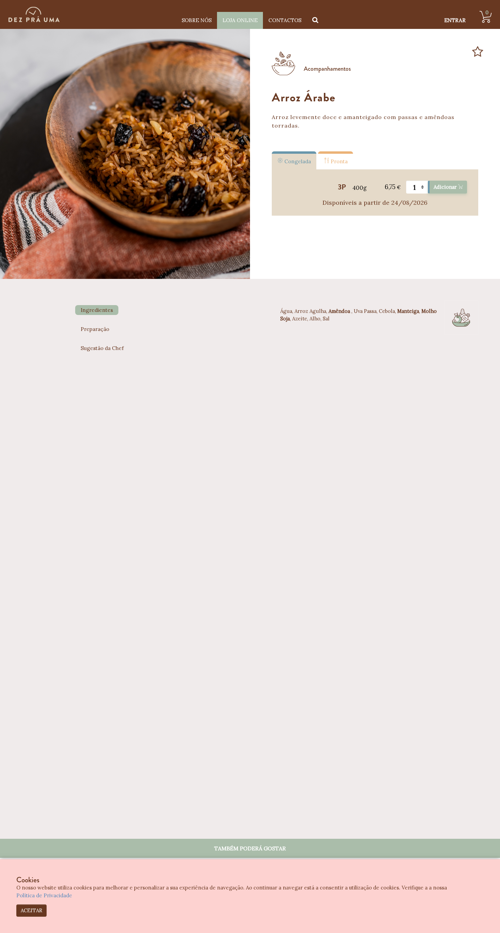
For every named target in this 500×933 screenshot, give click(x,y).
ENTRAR (455, 20)
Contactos (284, 20)
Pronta (338, 161)
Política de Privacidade (44, 895)
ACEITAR (31, 910)
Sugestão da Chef (102, 348)
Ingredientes (97, 310)
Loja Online (239, 20)
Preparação (95, 329)
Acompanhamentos (327, 68)
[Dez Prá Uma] (34, 14)
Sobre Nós (197, 20)
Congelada (297, 161)
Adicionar (446, 187)
